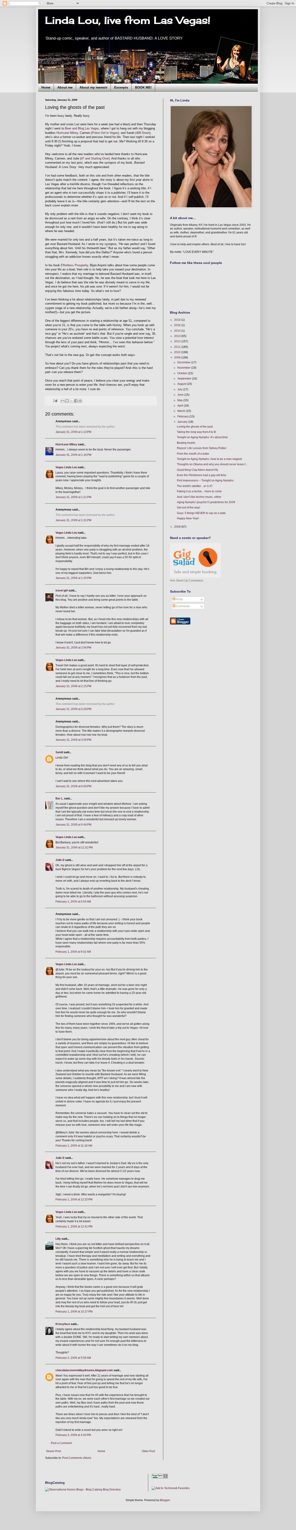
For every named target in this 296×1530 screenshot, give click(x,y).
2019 (177, 319)
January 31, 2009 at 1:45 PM (73, 578)
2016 (177, 325)
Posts (179, 599)
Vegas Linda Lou (66, 467)
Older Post (148, 1451)
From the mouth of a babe (193, 453)
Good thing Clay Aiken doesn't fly (197, 469)
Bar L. (59, 798)
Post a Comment (61, 1443)
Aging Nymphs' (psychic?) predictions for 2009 (206, 502)
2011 (177, 347)
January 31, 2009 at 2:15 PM (73, 686)
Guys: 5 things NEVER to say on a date (201, 513)
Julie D (60, 860)
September (184, 378)
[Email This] (62, 400)
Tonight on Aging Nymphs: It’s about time (202, 437)
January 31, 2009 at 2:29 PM (73, 709)
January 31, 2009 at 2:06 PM (73, 647)
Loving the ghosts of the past (195, 426)
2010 (177, 352)
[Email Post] (55, 400)
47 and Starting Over (95, 158)
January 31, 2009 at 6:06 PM (73, 786)
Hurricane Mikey (67, 133)
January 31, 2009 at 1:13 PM (73, 432)
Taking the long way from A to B (196, 432)
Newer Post (53, 1451)
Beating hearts (186, 442)
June (180, 394)
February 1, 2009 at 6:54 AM (73, 901)
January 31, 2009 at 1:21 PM (73, 497)
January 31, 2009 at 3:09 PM (73, 739)
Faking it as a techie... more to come (199, 491)
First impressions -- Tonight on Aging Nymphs (205, 480)
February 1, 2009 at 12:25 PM (74, 1199)
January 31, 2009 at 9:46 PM (73, 824)
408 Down (142, 133)
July (180, 389)
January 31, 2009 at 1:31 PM (73, 520)
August (182, 384)
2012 (177, 341)
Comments (182, 606)
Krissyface (63, 1324)
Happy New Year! (188, 518)
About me (65, 87)
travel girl (62, 590)
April (180, 405)
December (184, 362)
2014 (177, 330)
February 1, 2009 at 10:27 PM (74, 1311)
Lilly (58, 1238)
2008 (177, 526)
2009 (177, 357)
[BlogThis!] (67, 400)
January (182, 421)
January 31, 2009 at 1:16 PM (73, 454)
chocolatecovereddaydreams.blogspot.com (84, 1370)
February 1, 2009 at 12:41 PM (74, 1226)
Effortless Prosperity (74, 265)
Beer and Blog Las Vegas (82, 128)
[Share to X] (71, 400)
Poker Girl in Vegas (105, 133)
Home (45, 87)
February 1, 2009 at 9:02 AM (73, 951)
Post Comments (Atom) (76, 1458)
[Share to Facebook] (76, 400)
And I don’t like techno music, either (199, 497)
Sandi (59, 752)
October (182, 373)
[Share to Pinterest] (80, 400)
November (184, 367)
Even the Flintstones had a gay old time (201, 475)
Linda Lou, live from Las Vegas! (127, 20)
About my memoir (93, 87)
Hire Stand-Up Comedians (186, 580)
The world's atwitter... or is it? (195, 486)
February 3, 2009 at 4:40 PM (73, 1435)
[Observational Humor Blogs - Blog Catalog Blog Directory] (83, 1489)
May (180, 400)
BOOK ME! (143, 87)
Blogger (165, 1500)
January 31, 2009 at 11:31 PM (74, 847)
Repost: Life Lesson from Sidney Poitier (201, 448)
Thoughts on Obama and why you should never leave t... (212, 464)
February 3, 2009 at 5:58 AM (73, 1357)
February (183, 416)
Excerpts (121, 87)
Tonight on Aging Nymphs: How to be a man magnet (209, 459)
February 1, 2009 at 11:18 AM (74, 1145)
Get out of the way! (188, 507)
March (181, 411)
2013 (177, 336)
